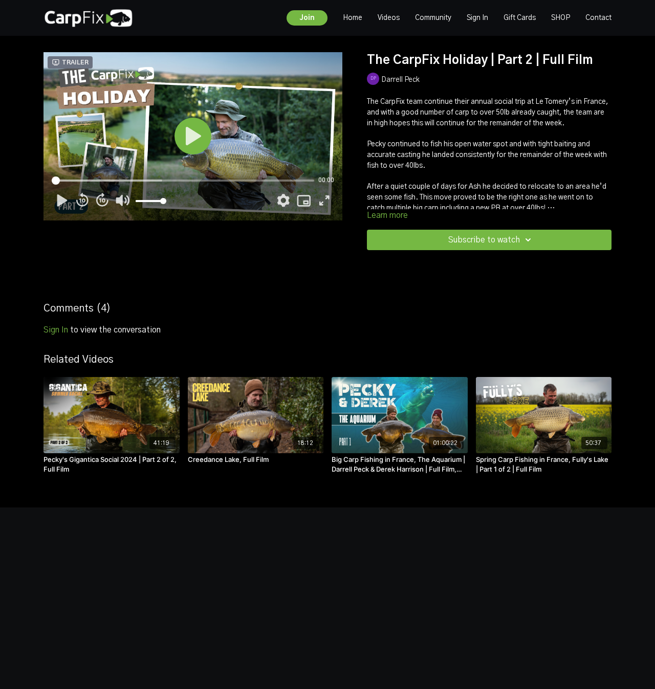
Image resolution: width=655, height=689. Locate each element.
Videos (389, 17)
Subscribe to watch (484, 240)
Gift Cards (520, 17)
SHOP (560, 17)
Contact (598, 17)
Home (352, 17)
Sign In (477, 17)
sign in (55, 330)
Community (433, 17)
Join (307, 17)
